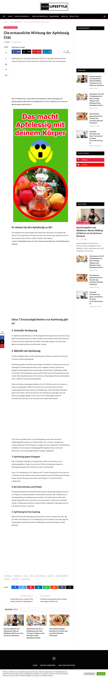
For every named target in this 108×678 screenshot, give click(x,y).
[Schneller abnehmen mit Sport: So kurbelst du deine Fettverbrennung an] (82, 134)
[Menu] (4, 16)
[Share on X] (2, 342)
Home (10, 16)
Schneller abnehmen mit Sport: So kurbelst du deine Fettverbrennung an (96, 137)
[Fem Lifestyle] (54, 7)
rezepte (7, 579)
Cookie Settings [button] (89, 674)
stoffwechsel (25, 579)
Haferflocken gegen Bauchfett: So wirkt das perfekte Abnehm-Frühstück (58, 632)
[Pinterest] (6, 69)
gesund (51, 576)
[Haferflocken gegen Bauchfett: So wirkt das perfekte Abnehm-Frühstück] (59, 620)
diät (31, 576)
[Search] (104, 16)
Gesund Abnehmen (21, 16)
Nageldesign (54, 16)
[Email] (6, 75)
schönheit (15, 579)
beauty (25, 576)
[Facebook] (6, 53)
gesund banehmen (62, 576)
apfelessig (17, 576)
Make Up (64, 16)
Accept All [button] (101, 674)
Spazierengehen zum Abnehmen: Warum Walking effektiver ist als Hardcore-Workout (13, 632)
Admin (8, 42)
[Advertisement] (44, 80)
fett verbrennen (41, 576)
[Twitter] (6, 58)
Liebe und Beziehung (39, 16)
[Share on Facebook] (2, 337)
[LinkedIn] (6, 64)
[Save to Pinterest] (2, 346)
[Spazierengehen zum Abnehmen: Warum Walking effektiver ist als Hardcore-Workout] (14, 620)
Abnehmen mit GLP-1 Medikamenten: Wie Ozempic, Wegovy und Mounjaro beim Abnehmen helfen (35, 633)
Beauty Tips (74, 16)
